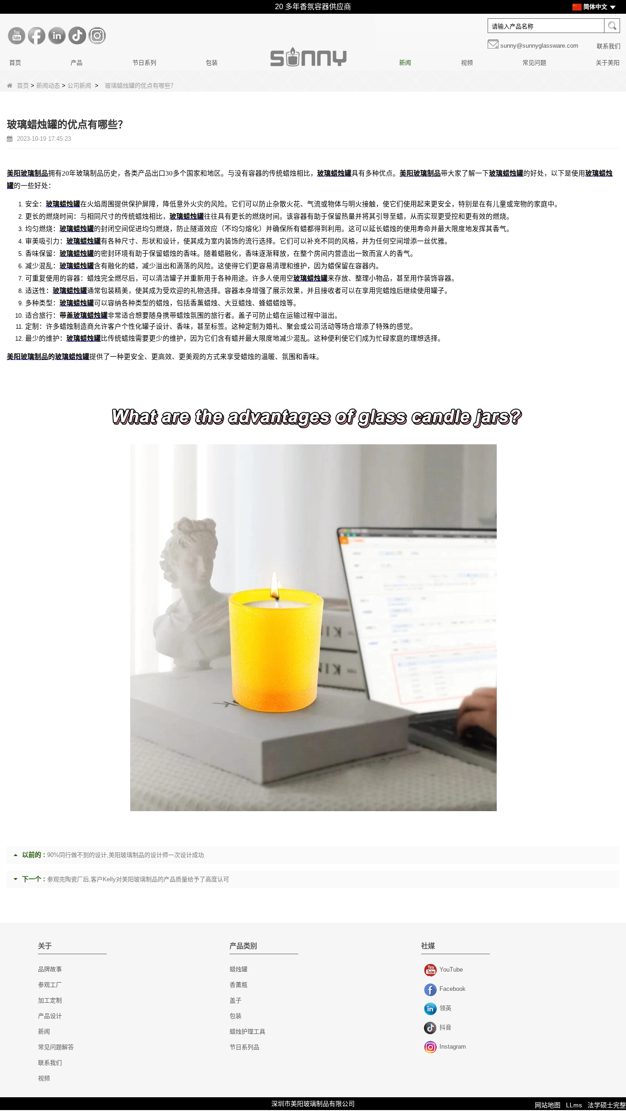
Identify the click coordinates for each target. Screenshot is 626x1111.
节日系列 (144, 62)
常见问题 (534, 62)
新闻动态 (48, 85)
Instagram (431, 1047)
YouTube (431, 970)
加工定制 (50, 1000)
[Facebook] (36, 36)
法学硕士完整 (607, 1105)
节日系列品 (244, 1047)
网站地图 (547, 1105)
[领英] (57, 36)
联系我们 (609, 46)
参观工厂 (50, 984)
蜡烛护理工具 (247, 1031)
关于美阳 (608, 62)
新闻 (405, 62)
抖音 (431, 1028)
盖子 (236, 1000)
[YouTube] (16, 36)
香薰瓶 (238, 984)
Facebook (431, 990)
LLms (574, 1105)
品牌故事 (50, 969)
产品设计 (50, 1015)
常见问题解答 (56, 1047)
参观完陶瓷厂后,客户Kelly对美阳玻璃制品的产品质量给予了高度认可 (138, 879)
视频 (467, 62)
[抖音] (77, 36)
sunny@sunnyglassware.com (539, 45)
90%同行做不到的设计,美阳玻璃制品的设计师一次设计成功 (125, 854)
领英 (431, 1009)
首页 (15, 62)
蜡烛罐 (238, 969)
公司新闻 (79, 85)
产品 (76, 62)
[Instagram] (97, 36)
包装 (212, 62)
